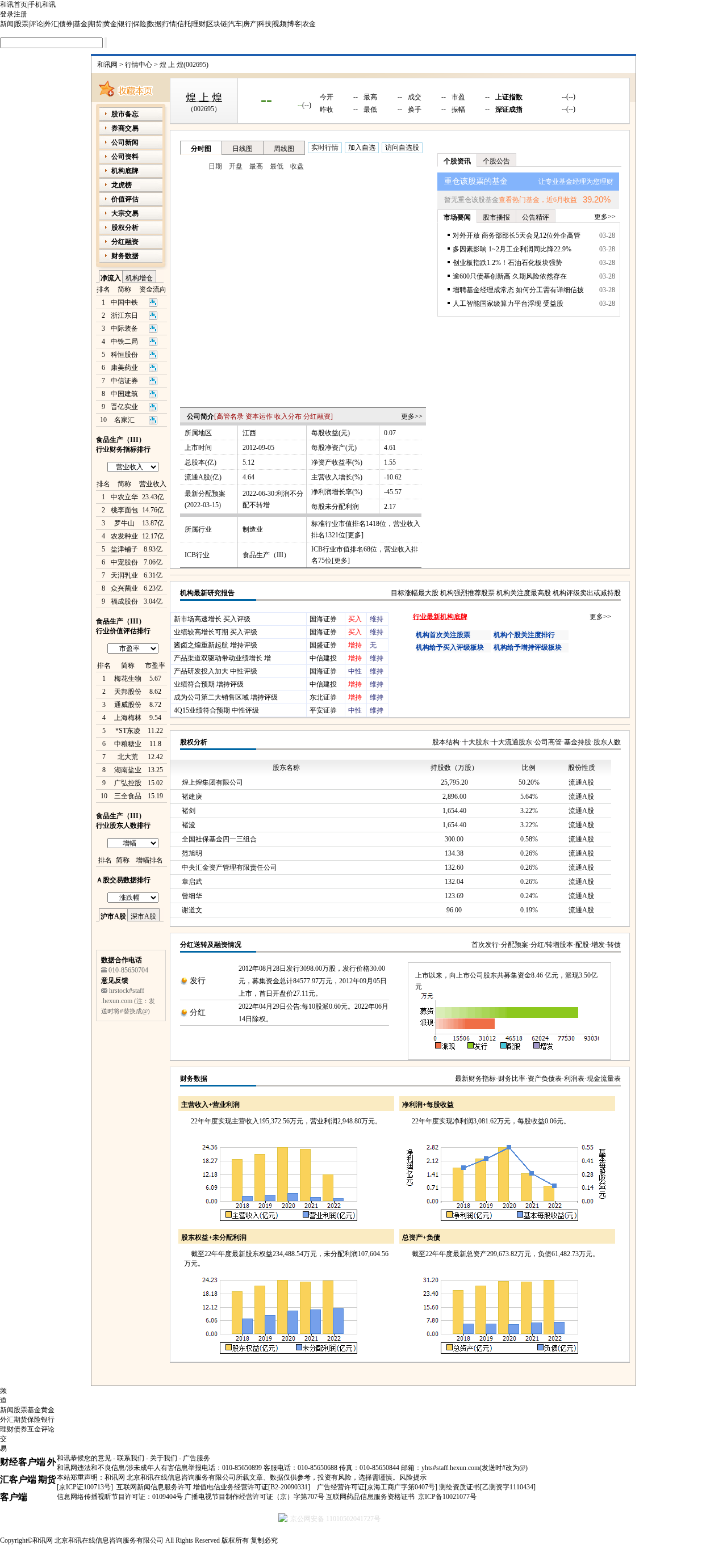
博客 (294, 24)
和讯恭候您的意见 (84, 1458)
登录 (7, 14)
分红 (198, 1012)
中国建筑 (124, 394)
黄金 (110, 24)
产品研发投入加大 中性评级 (215, 671)
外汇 (51, 24)
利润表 (574, 1079)
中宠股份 (124, 562)
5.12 (248, 462)
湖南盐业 (127, 770)
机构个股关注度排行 (524, 635)
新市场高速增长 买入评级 (212, 619)
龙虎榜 (121, 185)
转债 (614, 945)
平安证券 (323, 710)
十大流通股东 (511, 742)
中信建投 (323, 658)
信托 (184, 24)
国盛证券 (323, 645)
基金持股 (577, 742)
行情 (169, 24)
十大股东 (475, 742)
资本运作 (259, 416)
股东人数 (607, 742)
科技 (264, 24)
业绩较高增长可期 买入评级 (215, 632)
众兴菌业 (124, 588)
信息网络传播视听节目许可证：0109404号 (120, 1497)
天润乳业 (124, 575)
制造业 (253, 529)
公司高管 (548, 742)
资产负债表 (545, 1079)
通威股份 (127, 705)
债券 (66, 24)
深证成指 (509, 109)
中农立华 (124, 497)
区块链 (217, 24)
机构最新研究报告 (207, 593)
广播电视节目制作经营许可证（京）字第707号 (254, 1497)
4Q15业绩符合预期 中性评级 (216, 710)
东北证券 (323, 697)
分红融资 (317, 416)
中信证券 (124, 381)
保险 (140, 24)
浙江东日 (124, 315)
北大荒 (128, 757)
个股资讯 (457, 161)
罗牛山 (124, 523)
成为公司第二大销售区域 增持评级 (226, 697)
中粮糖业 (127, 744)
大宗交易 (125, 213)
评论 (36, 24)
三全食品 (127, 796)
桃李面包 (124, 510)
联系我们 (130, 1458)
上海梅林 (127, 718)
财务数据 (193, 1079)
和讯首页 (13, 5)
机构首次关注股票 (443, 635)
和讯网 (107, 65)
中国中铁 (124, 302)
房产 (250, 24)
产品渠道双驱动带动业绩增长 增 (222, 658)
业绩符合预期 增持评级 (209, 684)
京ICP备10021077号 (447, 1497)
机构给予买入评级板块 (450, 647)
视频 (279, 24)
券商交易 (125, 128)
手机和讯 (42, 5)
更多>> (412, 416)
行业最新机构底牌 (440, 617)
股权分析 (193, 742)
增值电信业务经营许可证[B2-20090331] (251, 1487)
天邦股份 (127, 692)
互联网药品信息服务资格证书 (370, 1497)
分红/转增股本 (551, 945)
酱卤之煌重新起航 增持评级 (215, 645)
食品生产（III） (266, 555)
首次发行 (485, 945)
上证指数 (509, 97)
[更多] (354, 535)
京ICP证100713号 (85, 1487)
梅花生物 (127, 679)
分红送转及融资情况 (210, 945)
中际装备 (124, 328)
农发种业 (124, 536)
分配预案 (514, 945)
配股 (582, 945)
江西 (249, 433)
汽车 (235, 24)
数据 (154, 24)
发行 (198, 980)
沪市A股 (113, 916)
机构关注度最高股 (523, 593)
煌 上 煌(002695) (184, 65)
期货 (95, 24)
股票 (21, 24)
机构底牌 (125, 171)
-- (266, 99)
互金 (34, 1429)
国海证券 (323, 619)
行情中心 (138, 65)
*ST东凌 (127, 731)
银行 (125, 24)
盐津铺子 (124, 549)
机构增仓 (139, 278)
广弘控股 (127, 783)
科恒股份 (124, 355)
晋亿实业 (124, 407)
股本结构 (445, 742)
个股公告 (496, 161)
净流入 (111, 278)
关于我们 (163, 1458)
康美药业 (124, 368)
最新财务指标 (475, 1079)
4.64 (248, 477)
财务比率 (511, 1079)
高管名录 (230, 416)
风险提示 (413, 1477)
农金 (309, 24)
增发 (598, 945)
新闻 (7, 24)
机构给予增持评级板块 (528, 647)
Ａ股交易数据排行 (123, 880)
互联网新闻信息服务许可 (153, 1487)
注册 (20, 14)
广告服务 (196, 1458)
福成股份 (124, 601)
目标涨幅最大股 (414, 593)
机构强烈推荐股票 (467, 593)
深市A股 (143, 916)
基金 (80, 24)
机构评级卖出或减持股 (587, 593)
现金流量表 (604, 1079)
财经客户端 (22, 1462)
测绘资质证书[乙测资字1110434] (487, 1487)
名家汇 (124, 420)
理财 (199, 24)
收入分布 (288, 416)
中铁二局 (124, 342)
